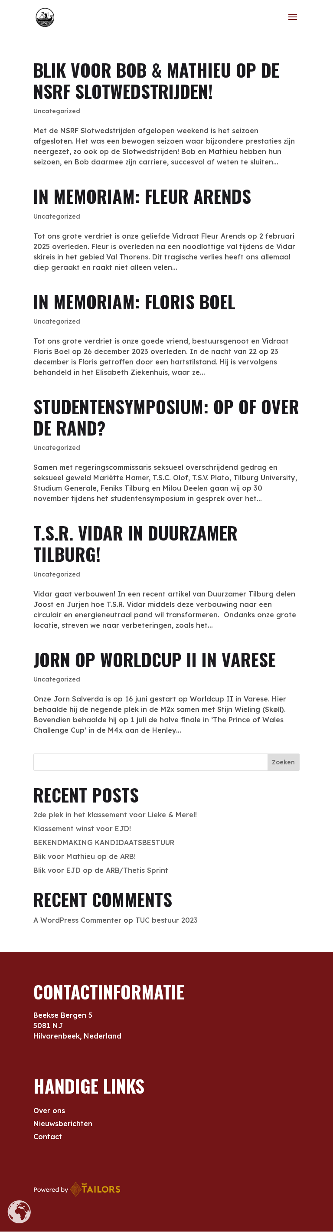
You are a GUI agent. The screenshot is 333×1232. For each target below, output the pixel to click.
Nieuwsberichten (62, 1124)
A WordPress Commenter (77, 920)
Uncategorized (56, 111)
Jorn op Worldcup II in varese (154, 659)
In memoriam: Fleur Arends (142, 196)
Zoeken (283, 762)
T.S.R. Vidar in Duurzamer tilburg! (135, 543)
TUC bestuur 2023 (166, 920)
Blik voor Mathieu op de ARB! (84, 856)
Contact (47, 1137)
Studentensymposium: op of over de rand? (166, 417)
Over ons (49, 1111)
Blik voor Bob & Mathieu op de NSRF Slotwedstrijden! (156, 80)
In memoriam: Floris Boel (134, 301)
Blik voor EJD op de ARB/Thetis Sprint (100, 870)
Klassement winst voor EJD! (82, 828)
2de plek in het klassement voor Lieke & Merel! (115, 814)
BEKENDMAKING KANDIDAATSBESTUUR (103, 842)
